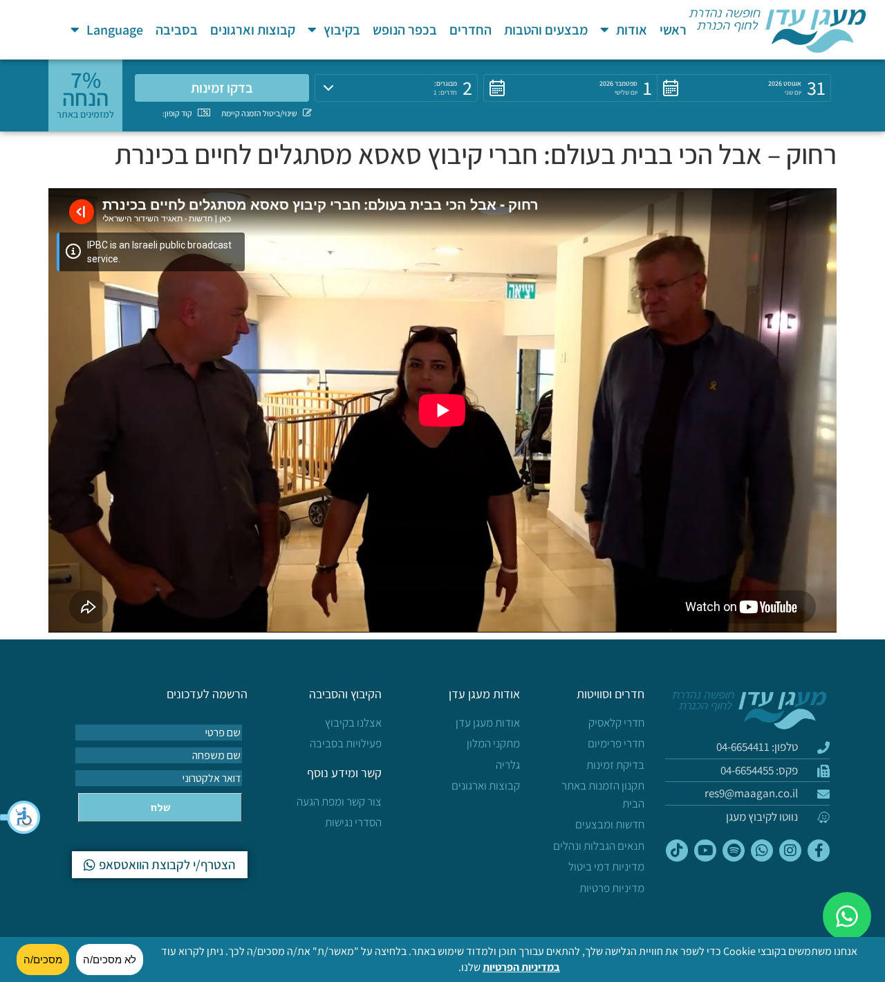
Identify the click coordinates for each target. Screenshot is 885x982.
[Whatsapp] (762, 850)
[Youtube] (705, 850)
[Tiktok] (677, 850)
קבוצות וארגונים (252, 30)
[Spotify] (734, 850)
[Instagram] (790, 850)
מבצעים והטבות (546, 30)
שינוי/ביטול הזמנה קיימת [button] (259, 113)
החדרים (470, 30)
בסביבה (177, 30)
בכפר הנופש (405, 30)
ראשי (673, 30)
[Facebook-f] (819, 850)
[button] (20, 817)
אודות (631, 30)
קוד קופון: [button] (177, 113)
